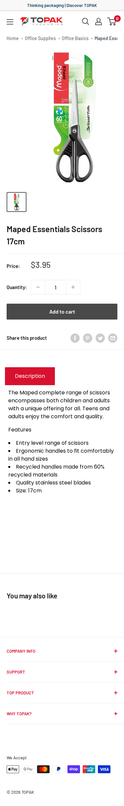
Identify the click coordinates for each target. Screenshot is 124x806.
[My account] (98, 21)
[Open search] (85, 21)
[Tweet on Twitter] (100, 338)
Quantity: (17, 287)
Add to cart (62, 311)
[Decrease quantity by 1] (38, 287)
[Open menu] (10, 22)
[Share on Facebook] (75, 338)
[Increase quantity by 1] (73, 287)
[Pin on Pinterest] (87, 338)
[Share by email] (112, 338)
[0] (112, 21)
